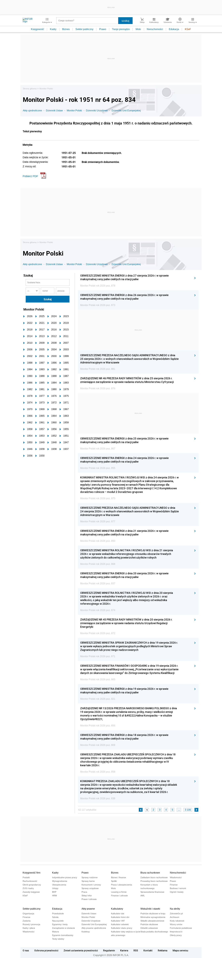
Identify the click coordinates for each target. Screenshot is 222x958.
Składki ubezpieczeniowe (152, 921)
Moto (138, 29)
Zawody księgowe (31, 892)
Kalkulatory (117, 908)
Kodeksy (86, 931)
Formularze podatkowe (181, 928)
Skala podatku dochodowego (154, 931)
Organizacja (28, 913)
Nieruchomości (155, 29)
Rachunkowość (30, 881)
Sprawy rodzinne (90, 877)
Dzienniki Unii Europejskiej (126, 110)
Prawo (102, 29)
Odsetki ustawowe (149, 928)
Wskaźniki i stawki (150, 908)
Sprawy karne (88, 881)
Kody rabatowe (177, 921)
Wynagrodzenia (59, 881)
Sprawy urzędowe (90, 888)
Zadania (27, 921)
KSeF (188, 29)
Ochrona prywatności (46, 950)
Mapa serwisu (180, 950)
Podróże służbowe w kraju (152, 913)
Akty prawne (88, 908)
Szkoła (55, 917)
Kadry (53, 29)
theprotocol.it (176, 931)
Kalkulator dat (117, 913)
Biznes (66, 29)
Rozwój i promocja (31, 924)
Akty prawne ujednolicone (94, 928)
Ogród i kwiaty (176, 892)
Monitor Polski (46, 88)
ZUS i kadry (28, 888)
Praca (84, 892)
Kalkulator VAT (118, 921)
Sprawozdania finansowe (152, 892)
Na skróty (175, 908)
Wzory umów (176, 924)
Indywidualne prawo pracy (64, 877)
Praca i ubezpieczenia (121, 884)
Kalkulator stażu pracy (121, 928)
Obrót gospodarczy (32, 884)
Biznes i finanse (118, 877)
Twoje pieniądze (121, 29)
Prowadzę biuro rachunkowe (154, 881)
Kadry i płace (29, 928)
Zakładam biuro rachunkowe (154, 877)
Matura (55, 931)
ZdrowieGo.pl (176, 913)
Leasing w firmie (119, 892)
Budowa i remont (178, 888)
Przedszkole (58, 913)
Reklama (162, 950)
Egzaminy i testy (60, 924)
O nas (26, 950)
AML (142, 895)
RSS (136, 950)
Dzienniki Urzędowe (97, 110)
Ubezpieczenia (59, 884)
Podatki (26, 877)
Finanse (174, 884)
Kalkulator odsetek (120, 924)
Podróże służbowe (149, 924)
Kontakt (148, 950)
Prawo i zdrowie (89, 899)
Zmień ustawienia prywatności (81, 950)
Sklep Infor (87, 895)
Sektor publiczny (84, 29)
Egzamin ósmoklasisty (62, 935)
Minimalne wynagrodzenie (152, 917)
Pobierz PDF (30, 176)
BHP (54, 892)
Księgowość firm (31, 872)
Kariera (124, 950)
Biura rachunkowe (150, 872)
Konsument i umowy (91, 884)
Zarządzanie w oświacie (63, 928)
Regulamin (109, 950)
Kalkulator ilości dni (120, 917)
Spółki (114, 881)
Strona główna (30, 88)
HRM (54, 895)
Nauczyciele (58, 921)
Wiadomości (176, 877)
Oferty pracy (176, 935)
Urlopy (55, 888)
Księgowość (37, 29)
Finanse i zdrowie (119, 895)
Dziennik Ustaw (54, 110)
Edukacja (174, 29)
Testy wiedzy (58, 939)
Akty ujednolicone (32, 110)
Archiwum (174, 917)
